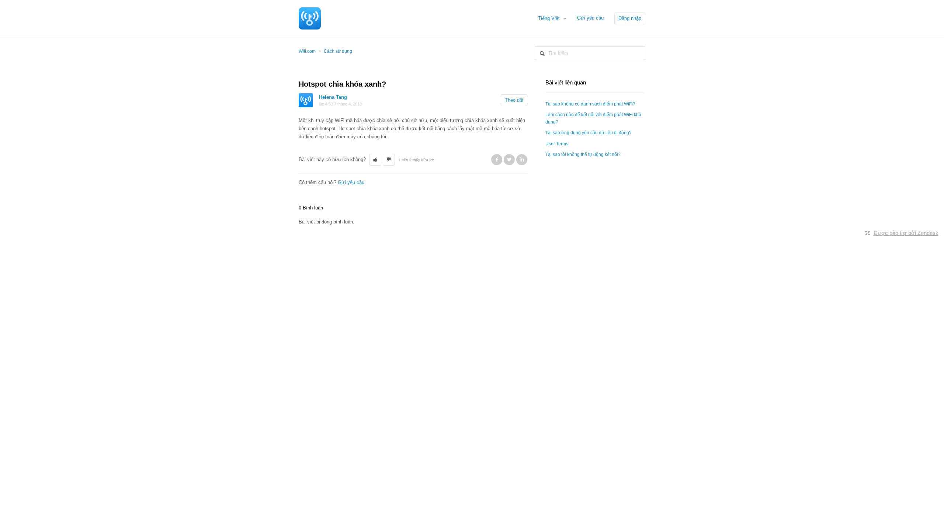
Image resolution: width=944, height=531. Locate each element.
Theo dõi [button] (514, 100)
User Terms (556, 143)
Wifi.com (307, 51)
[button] (375, 160)
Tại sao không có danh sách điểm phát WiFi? (590, 104)
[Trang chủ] (310, 18)
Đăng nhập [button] (629, 18)
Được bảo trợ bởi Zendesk (906, 233)
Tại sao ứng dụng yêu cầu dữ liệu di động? (588, 132)
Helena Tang (333, 97)
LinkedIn (521, 159)
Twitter (509, 159)
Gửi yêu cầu (590, 18)
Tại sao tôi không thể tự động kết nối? (583, 154)
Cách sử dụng (338, 51)
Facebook (496, 159)
